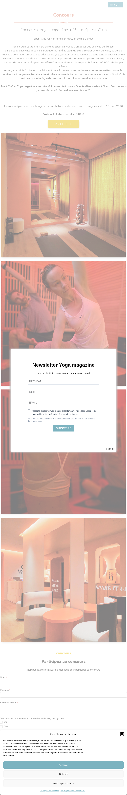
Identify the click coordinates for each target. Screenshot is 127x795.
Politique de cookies (49, 790)
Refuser (63, 774)
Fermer (110, 449)
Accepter (63, 765)
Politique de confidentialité (73, 790)
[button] (122, 734)
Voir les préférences (63, 783)
